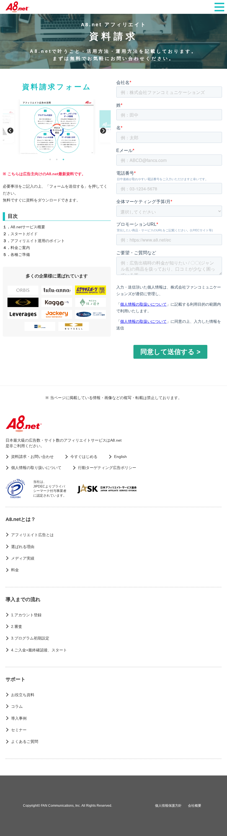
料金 (15, 570)
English (120, 456)
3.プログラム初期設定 (30, 638)
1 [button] (50, 159)
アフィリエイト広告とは (32, 535)
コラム (17, 706)
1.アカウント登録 (26, 615)
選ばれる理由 (22, 546)
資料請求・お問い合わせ (32, 456)
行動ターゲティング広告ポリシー (107, 467)
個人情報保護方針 (168, 806)
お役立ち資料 (22, 695)
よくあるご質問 (24, 741)
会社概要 (194, 806)
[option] (57, 126)
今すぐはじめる (83, 456)
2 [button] (57, 159)
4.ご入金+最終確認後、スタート (39, 650)
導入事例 (19, 718)
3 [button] (63, 159)
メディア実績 (22, 558)
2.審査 (16, 626)
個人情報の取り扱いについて (36, 467)
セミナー (19, 730)
